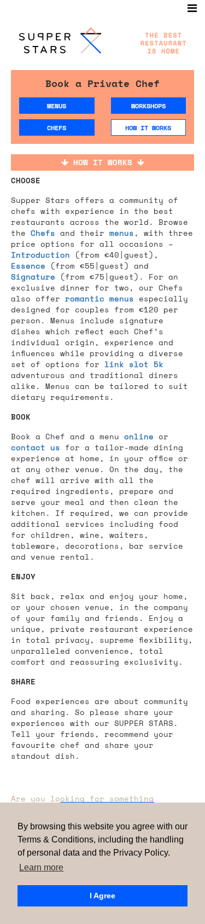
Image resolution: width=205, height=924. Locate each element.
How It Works (148, 127)
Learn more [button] (41, 867)
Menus (56, 106)
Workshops (148, 106)
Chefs (56, 127)
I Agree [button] (102, 895)
